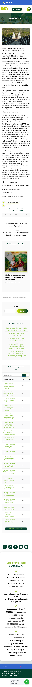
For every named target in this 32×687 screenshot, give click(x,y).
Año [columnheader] (23, 379)
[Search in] (27, 375)
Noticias (9, 205)
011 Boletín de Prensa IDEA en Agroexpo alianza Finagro (9, 465)
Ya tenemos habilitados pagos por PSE (16, 334)
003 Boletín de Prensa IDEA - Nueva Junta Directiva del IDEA (9, 521)
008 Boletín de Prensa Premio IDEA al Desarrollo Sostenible (9, 446)
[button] (29, 9)
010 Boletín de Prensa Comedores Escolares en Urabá (9, 458)
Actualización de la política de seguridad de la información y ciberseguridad (16, 353)
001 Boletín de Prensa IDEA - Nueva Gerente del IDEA (9, 507)
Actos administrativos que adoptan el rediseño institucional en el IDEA (16, 346)
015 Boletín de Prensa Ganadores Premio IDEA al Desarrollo (9, 494)
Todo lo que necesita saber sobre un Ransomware (16, 340)
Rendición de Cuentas (15, 282)
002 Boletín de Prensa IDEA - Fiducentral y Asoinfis (9, 514)
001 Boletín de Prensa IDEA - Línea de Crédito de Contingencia (9, 393)
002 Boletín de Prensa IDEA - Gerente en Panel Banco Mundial (9, 400)
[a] (5, 547)
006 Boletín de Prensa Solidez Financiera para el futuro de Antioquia (9, 432)
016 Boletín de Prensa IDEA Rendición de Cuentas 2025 (9, 501)
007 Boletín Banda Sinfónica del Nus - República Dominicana (9, 439)
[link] (12, 2)
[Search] (24, 375)
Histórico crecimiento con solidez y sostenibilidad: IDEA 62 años (16, 329)
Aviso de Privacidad (11, 675)
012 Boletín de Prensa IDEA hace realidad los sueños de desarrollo (9, 472)
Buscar (16, 306)
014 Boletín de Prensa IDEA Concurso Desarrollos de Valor (9, 487)
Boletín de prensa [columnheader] (9, 379)
